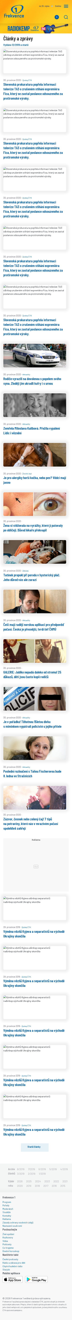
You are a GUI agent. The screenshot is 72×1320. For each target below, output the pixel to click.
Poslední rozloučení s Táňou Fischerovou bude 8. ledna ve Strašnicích (32, 773)
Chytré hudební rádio (12, 1266)
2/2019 (31, 1173)
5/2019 (53, 1169)
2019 (28, 1185)
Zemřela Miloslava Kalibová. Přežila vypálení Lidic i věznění (31, 430)
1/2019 (42, 1173)
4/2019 (64, 1169)
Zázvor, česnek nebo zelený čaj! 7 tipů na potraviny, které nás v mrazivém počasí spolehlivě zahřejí (30, 823)
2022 (56, 1181)
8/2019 (20, 1169)
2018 (37, 1185)
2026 (20, 1181)
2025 (29, 1181)
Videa (5, 1240)
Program (7, 1202)
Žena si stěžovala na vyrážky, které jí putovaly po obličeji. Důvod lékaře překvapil (33, 527)
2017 (45, 1185)
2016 (54, 1185)
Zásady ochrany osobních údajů (18, 1222)
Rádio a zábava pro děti (14, 1262)
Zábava (25, 571)
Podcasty (7, 1244)
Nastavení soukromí (12, 1225)
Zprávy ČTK (27, 80)
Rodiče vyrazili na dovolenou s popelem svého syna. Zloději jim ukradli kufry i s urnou (32, 380)
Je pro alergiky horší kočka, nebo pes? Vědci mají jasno (34, 479)
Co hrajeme (8, 1247)
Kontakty (7, 1215)
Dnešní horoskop (11, 1251)
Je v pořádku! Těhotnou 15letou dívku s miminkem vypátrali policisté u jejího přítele (32, 723)
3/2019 (20, 1173)
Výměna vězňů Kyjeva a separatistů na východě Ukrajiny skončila (33, 933)
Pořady (6, 1205)
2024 (38, 1181)
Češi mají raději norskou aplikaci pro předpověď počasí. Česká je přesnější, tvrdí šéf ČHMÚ (33, 626)
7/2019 (31, 1169)
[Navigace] (66, 6)
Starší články (33, 1146)
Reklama (7, 1219)
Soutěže (7, 1212)
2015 (62, 1185)
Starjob (6, 1269)
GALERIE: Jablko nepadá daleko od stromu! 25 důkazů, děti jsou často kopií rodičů (32, 674)
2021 (64, 1181)
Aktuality (26, 374)
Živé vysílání (8, 1234)
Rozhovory (8, 1237)
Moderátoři (8, 1208)
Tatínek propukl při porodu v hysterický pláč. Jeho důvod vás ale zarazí (31, 577)
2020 (20, 1185)
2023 (47, 1181)
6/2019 (42, 1169)
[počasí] (52, 6)
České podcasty (10, 1259)
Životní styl (27, 473)
